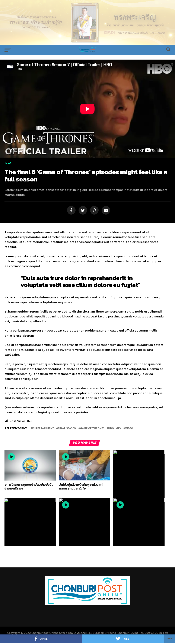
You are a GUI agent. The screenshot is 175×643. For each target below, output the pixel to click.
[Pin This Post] (93, 210)
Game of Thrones (92, 428)
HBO (111, 428)
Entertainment (43, 428)
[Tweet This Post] (82, 210)
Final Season (67, 428)
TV (119, 428)
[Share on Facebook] (70, 210)
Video (129, 428)
